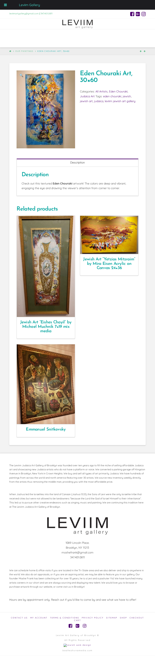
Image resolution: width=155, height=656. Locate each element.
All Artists (101, 91)
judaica (98, 101)
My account (38, 617)
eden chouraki (112, 96)
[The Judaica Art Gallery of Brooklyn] (77, 23)
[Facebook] (132, 14)
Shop (123, 617)
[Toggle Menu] (5, 5)
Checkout (137, 617)
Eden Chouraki (118, 91)
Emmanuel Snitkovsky (46, 429)
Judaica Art (87, 96)
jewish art (86, 101)
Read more (47, 310)
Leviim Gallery (29, 5)
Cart (77, 620)
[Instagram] (143, 14)
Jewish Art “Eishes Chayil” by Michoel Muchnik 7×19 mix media (46, 326)
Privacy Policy (93, 617)
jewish (127, 96)
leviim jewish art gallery (120, 101)
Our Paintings (24, 51)
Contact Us (19, 617)
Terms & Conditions (64, 617)
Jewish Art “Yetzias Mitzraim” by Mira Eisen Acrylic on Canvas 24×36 (109, 263)
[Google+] (138, 14)
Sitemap (111, 617)
